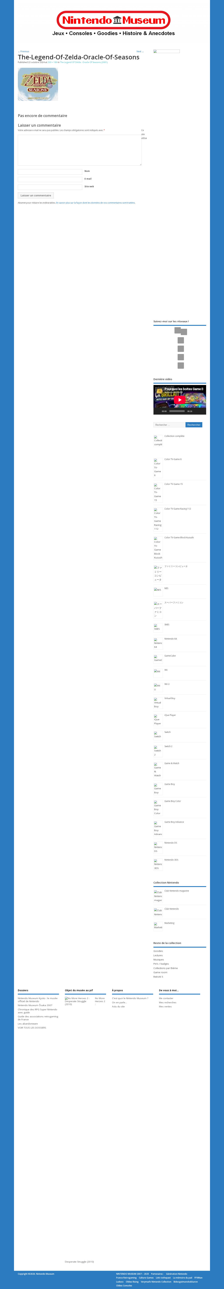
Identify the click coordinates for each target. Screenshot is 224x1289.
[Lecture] (158, 411)
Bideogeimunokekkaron (186, 1281)
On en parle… (119, 1002)
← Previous (23, 51)
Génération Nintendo (176, 1273)
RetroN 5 (158, 976)
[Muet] (196, 411)
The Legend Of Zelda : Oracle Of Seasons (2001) (83, 62)
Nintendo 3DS (171, 859)
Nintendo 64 (170, 638)
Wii (165, 669)
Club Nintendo (171, 908)
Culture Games (146, 1277)
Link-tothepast (163, 1277)
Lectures (158, 955)
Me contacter (166, 998)
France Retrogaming (126, 1277)
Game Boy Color (172, 801)
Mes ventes (165, 1006)
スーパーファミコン (173, 602)
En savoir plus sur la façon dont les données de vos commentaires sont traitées (95, 202)
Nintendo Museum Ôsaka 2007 (35, 1005)
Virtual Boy (169, 698)
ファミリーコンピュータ (176, 566)
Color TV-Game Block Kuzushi (179, 537)
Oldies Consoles (124, 1285)
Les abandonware (28, 1023)
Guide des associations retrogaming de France (38, 1018)
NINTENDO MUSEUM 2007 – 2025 (132, 1273)
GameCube (170, 655)
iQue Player (170, 715)
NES (166, 588)
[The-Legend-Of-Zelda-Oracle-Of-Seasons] (38, 100)
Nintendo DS (170, 842)
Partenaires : (157, 1273)
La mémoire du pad (182, 1277)
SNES (166, 624)
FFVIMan (198, 1277)
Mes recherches (167, 1002)
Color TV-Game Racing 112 (177, 508)
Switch (167, 732)
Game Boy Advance (174, 821)
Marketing (169, 923)
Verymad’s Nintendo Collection (156, 1281)
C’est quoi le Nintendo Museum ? (130, 998)
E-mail (88, 178)
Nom (87, 171)
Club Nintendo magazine (176, 890)
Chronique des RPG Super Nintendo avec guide (37, 1011)
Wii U (167, 684)
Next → (140, 51)
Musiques (158, 959)
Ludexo (120, 1281)
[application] (179, 400)
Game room (160, 972)
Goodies (158, 951)
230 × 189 (52, 62)
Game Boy (169, 784)
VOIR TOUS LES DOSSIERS (32, 1027)
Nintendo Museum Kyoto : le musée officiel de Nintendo (38, 1000)
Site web (89, 186)
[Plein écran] (201, 411)
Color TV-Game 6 (172, 459)
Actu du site (118, 1006)
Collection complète (174, 436)
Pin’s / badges (161, 963)
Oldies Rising (132, 1281)
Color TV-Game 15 (173, 484)
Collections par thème (165, 968)
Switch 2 (168, 746)
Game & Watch (171, 763)
